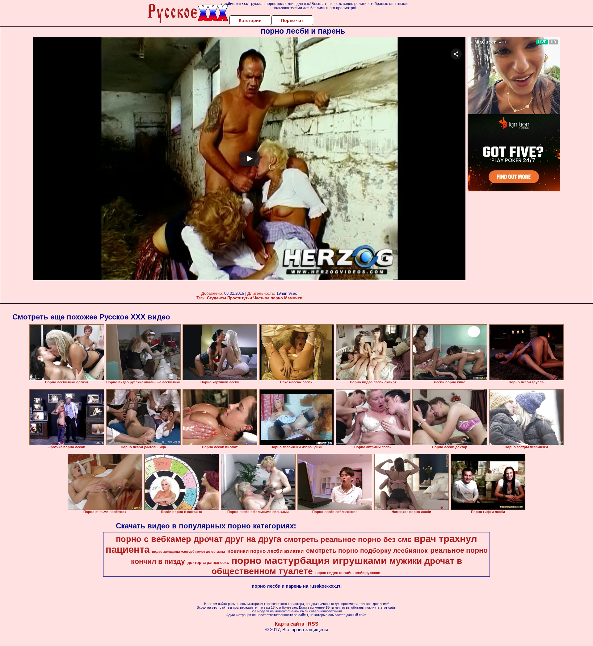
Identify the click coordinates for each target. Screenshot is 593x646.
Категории (250, 20)
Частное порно (268, 298)
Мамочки (293, 298)
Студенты (216, 298)
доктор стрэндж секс (208, 562)
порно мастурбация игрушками (309, 560)
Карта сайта (289, 624)
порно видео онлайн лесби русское (347, 573)
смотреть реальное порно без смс (347, 539)
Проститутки (239, 298)
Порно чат (292, 20)
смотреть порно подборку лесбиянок (367, 550)
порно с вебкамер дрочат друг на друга (198, 539)
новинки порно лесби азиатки (265, 551)
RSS (313, 624)
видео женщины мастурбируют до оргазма (188, 551)
